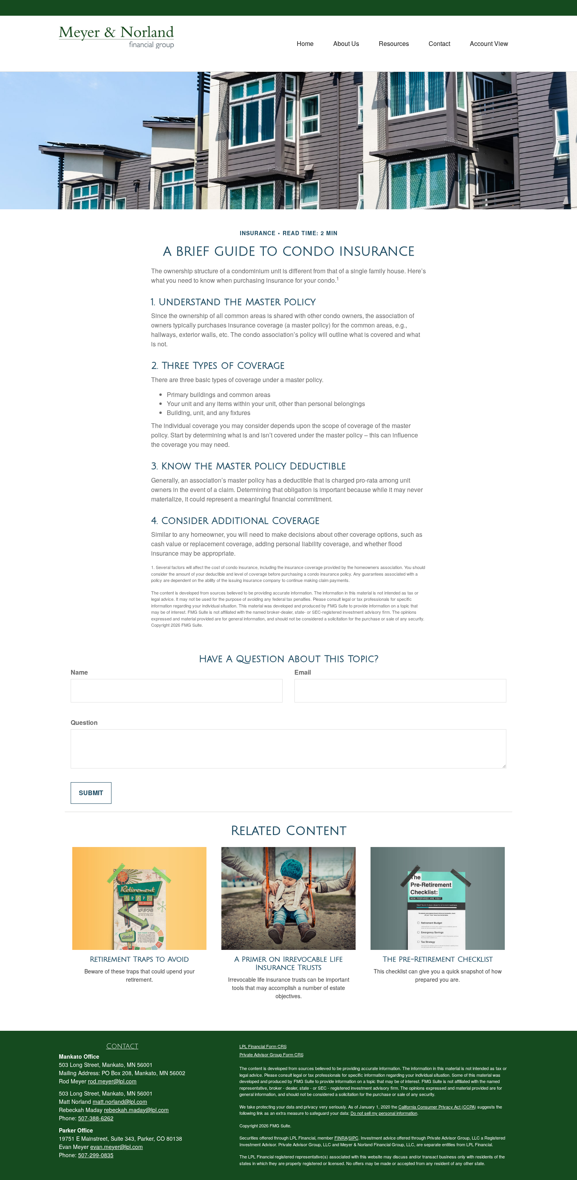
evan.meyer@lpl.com (116, 1147)
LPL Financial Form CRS (263, 1046)
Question (84, 722)
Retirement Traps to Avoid (139, 959)
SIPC (353, 1137)
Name (79, 672)
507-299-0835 (95, 1155)
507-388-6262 (95, 1118)
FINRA (340, 1137)
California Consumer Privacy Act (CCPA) (437, 1106)
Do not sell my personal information (384, 1113)
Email (302, 672)
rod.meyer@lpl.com (112, 1081)
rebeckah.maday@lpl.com (136, 1110)
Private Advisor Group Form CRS (271, 1054)
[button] (346, 43)
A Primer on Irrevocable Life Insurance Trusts (288, 963)
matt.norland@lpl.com (120, 1101)
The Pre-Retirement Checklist (438, 959)
